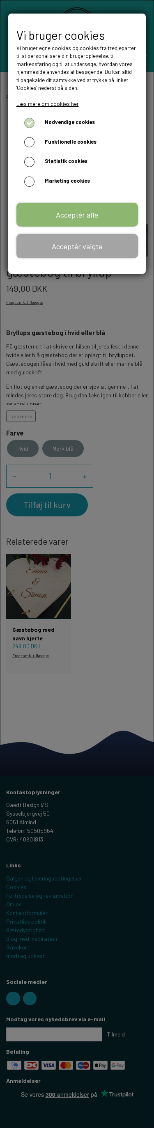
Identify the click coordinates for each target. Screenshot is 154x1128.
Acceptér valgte (77, 246)
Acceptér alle (77, 214)
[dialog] (77, 564)
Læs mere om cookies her (47, 104)
